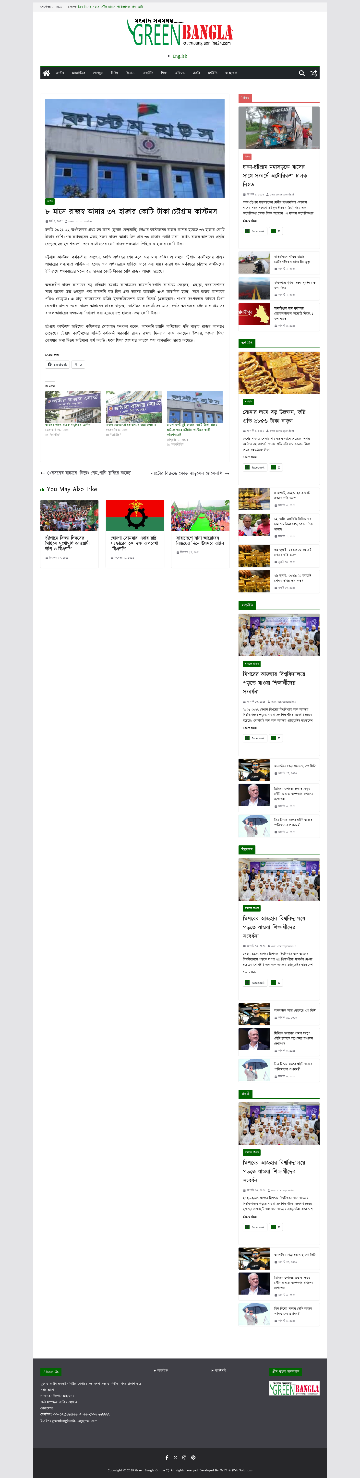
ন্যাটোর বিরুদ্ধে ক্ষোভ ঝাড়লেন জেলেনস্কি (187, 473)
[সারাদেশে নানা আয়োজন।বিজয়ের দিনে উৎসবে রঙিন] (200, 503)
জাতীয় (60, 73)
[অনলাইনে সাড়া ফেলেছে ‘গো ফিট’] (254, 770)
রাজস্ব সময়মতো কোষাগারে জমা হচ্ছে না (131, 425)
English (180, 56)
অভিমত (180, 73)
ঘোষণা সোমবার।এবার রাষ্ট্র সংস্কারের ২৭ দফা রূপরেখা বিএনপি (134, 544)
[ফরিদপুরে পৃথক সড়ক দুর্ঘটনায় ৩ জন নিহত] (254, 288)
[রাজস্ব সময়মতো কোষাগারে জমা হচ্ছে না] (134, 406)
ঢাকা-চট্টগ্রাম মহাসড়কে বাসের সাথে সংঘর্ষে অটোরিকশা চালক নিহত (275, 176)
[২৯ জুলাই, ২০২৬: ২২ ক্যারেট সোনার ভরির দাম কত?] (254, 581)
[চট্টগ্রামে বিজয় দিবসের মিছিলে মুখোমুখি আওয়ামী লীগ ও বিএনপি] (69, 503)
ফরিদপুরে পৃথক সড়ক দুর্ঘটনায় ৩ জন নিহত (294, 285)
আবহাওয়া (231, 73)
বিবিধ (114, 73)
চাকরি (196, 73)
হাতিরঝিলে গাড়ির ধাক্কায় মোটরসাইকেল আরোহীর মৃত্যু (292, 259)
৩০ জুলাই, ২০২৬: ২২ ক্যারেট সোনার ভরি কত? (292, 553)
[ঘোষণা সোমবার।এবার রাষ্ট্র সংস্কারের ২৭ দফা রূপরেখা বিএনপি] (135, 503)
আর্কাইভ (162, 1370)
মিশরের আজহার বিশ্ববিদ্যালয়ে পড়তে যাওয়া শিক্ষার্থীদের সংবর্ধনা (274, 683)
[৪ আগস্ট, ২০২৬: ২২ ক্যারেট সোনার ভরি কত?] (254, 499)
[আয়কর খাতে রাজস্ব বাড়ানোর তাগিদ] (73, 406)
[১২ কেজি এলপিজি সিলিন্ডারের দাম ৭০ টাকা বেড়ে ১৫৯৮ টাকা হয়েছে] (254, 528)
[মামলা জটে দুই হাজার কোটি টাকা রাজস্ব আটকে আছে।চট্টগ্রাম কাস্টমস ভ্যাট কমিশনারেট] (195, 406)
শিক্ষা (164, 73)
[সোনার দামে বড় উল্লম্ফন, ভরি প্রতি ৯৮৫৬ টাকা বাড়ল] (279, 373)
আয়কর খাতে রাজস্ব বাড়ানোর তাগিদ (67, 425)
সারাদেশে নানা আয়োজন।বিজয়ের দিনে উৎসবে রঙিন (200, 541)
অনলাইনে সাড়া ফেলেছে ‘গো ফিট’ (295, 766)
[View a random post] (314, 73)
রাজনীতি (148, 73)
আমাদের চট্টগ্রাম (252, 664)
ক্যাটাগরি (220, 1370)
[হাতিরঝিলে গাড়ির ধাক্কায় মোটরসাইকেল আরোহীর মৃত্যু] (254, 263)
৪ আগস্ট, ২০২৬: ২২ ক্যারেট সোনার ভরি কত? (292, 496)
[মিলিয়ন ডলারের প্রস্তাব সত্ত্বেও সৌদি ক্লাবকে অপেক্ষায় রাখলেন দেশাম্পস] (254, 798)
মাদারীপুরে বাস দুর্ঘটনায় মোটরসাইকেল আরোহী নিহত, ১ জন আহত (293, 313)
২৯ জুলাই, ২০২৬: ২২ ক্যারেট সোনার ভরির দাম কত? (292, 578)
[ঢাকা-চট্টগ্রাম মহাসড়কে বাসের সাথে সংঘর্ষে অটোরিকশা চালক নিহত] (279, 128)
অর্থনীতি (212, 73)
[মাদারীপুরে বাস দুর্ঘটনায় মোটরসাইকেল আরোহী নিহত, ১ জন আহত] (254, 317)
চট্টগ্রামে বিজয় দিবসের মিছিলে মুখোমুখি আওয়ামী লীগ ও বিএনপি (67, 544)
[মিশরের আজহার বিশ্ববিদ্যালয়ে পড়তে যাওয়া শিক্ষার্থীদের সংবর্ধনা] (279, 635)
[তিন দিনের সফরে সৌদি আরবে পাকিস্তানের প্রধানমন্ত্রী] (254, 826)
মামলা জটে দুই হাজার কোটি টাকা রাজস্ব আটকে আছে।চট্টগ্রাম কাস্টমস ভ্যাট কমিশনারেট (192, 430)
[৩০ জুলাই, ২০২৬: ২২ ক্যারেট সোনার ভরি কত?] (254, 556)
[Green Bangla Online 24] (46, 73)
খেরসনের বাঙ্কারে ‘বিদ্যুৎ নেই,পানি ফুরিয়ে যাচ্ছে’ (89, 473)
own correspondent (81, 221)
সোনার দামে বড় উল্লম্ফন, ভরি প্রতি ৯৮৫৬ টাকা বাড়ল (274, 416)
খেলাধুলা (98, 73)
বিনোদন (130, 73)
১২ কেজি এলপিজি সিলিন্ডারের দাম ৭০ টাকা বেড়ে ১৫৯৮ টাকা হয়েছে (293, 524)
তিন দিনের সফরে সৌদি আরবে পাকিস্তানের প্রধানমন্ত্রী (110, 7)
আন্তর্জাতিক (78, 73)
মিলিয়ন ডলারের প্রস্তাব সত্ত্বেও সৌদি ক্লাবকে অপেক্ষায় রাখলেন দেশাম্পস (293, 794)
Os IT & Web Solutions (236, 1470)
